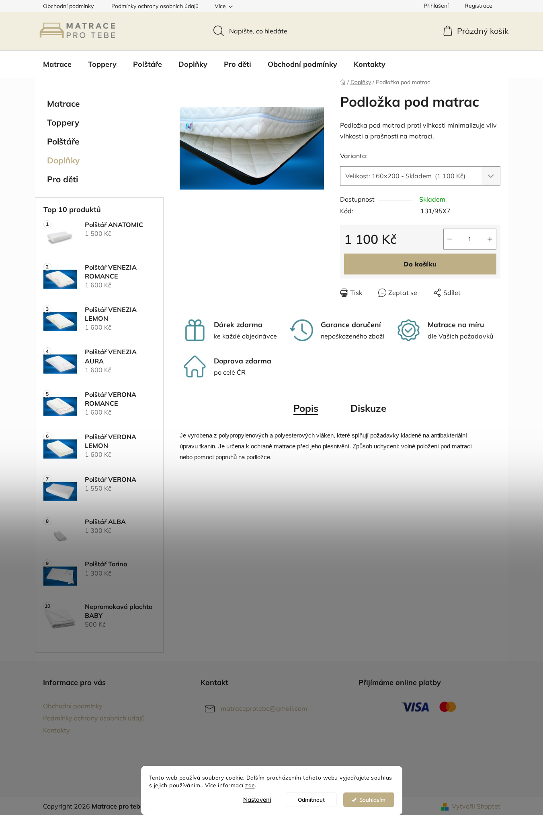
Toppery (63, 122)
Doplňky (63, 160)
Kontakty (56, 730)
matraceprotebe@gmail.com (264, 708)
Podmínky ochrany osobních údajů (155, 6)
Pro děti (62, 179)
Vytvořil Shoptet (476, 806)
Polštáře (63, 141)
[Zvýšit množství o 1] (490, 239)
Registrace (478, 5)
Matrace (63, 103)
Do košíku (420, 264)
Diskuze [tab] (368, 408)
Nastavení (257, 799)
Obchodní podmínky (68, 6)
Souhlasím (372, 799)
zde (250, 785)
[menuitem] (57, 64)
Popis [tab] (305, 408)
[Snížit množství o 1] (450, 239)
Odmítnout (311, 799)
